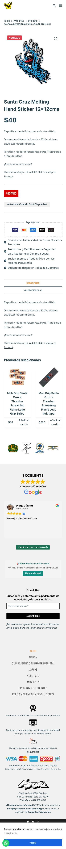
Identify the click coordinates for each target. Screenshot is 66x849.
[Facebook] (28, 822)
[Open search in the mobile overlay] (54, 5)
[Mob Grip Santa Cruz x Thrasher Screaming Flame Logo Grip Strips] (17, 377)
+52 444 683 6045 (33, 172)
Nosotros (33, 676)
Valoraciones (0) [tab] (33, 290)
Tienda (33, 657)
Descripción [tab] (33, 283)
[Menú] (60, 5)
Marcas (33, 669)
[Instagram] (33, 822)
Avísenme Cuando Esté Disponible (27, 204)
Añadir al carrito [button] (24, 422)
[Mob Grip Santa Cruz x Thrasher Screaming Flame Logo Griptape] (48, 377)
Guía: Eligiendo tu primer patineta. (33, 663)
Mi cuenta (33, 682)
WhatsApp (37, 808)
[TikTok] (38, 822)
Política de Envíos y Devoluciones (33, 694)
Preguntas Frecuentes (33, 688)
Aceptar (33, 842)
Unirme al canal (33, 573)
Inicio (33, 651)
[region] (33, 836)
